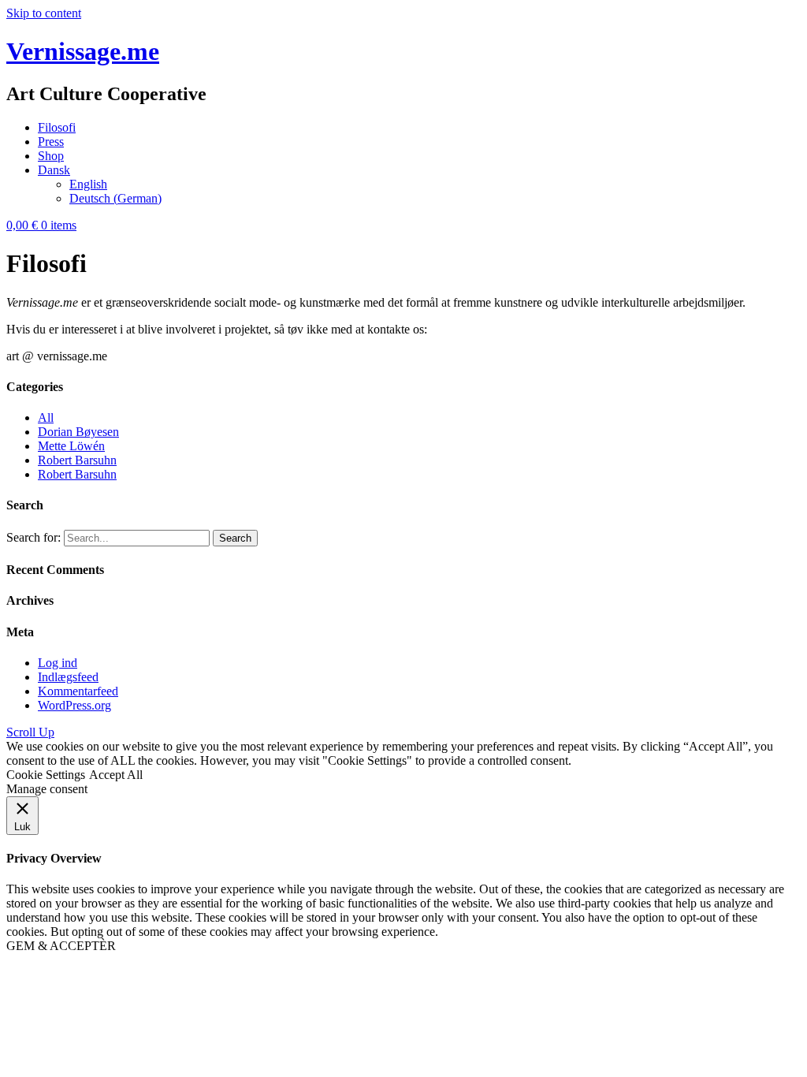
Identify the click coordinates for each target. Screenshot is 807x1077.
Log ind (57, 662)
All (46, 417)
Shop (51, 155)
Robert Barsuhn (77, 460)
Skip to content (43, 13)
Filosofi (57, 127)
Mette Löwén (71, 446)
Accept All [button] (116, 774)
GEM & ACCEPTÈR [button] (61, 945)
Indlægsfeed (68, 677)
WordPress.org (74, 705)
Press (51, 141)
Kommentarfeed (78, 691)
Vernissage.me (82, 51)
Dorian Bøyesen (78, 431)
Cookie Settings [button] (45, 774)
